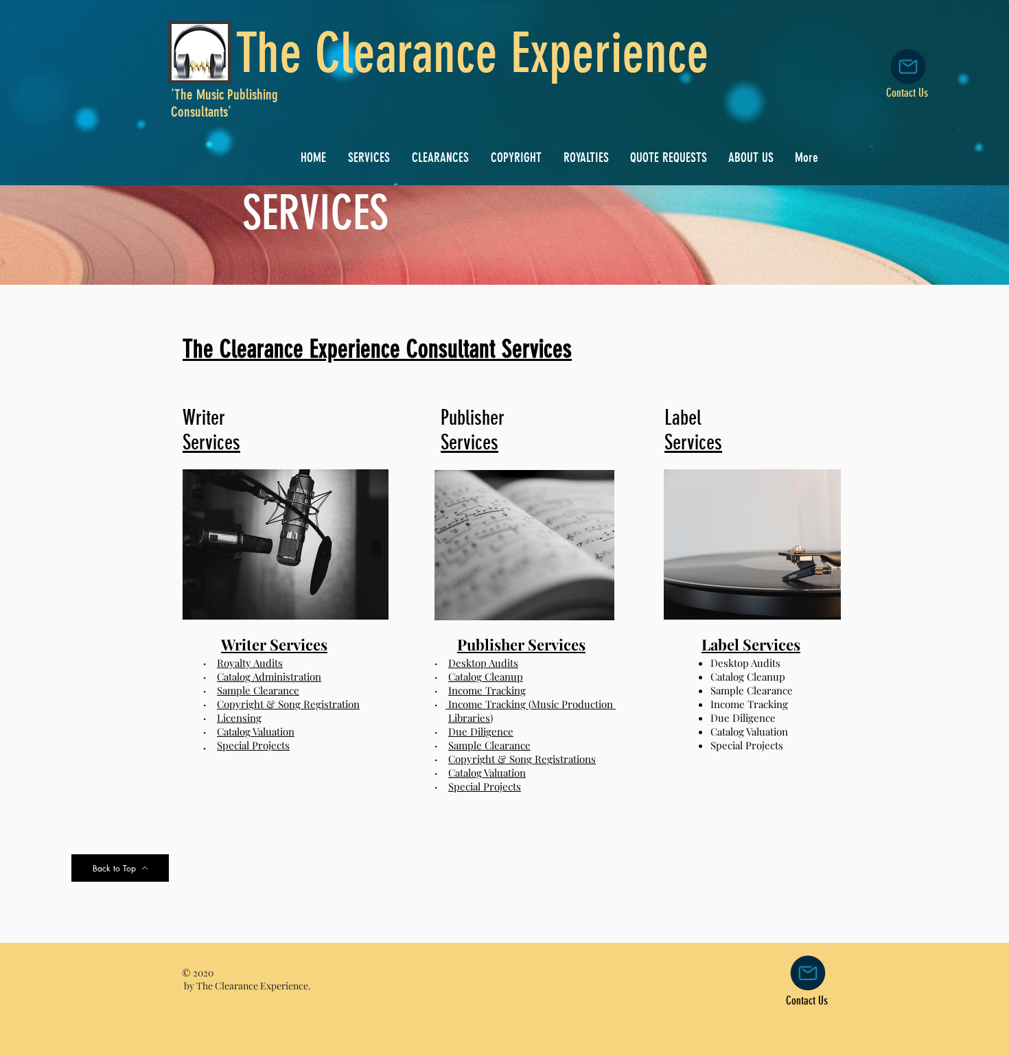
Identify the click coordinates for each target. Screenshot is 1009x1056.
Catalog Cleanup (485, 676)
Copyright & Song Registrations (522, 759)
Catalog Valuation (255, 731)
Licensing (239, 718)
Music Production (573, 704)
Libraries (469, 718)
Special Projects (253, 745)
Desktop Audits (483, 663)
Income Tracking (487, 690)
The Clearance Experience (472, 53)
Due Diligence (480, 731)
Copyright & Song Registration (288, 704)
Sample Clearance (258, 690)
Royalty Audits (250, 663)
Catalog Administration (269, 676)
